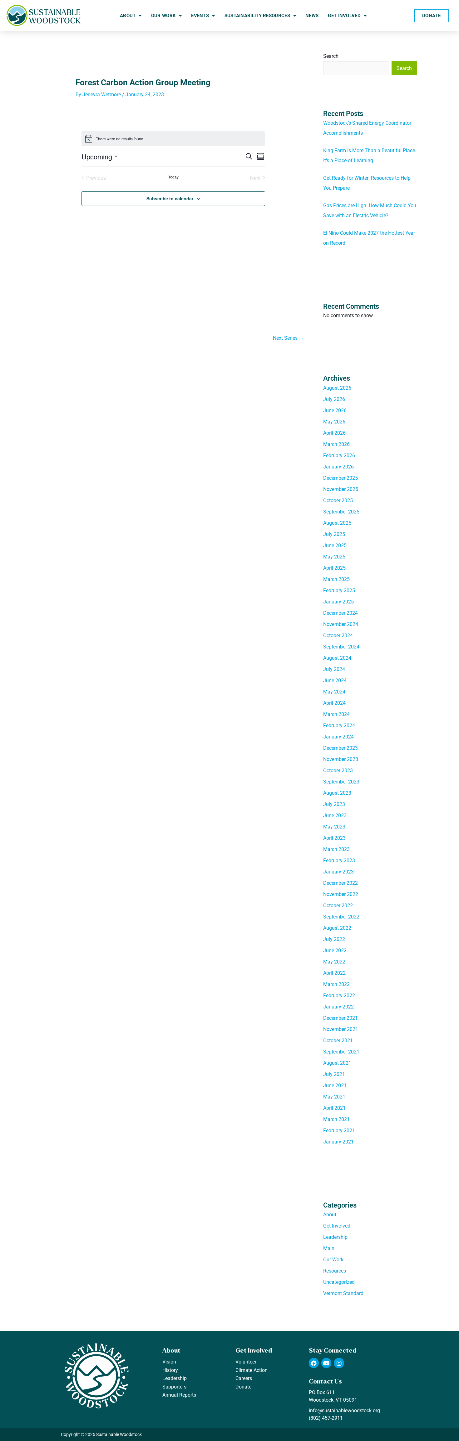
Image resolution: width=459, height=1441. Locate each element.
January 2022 (338, 1007)
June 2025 (335, 545)
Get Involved (344, 15)
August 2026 (337, 388)
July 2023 (334, 804)
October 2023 (338, 770)
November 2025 (340, 489)
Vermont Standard (343, 1293)
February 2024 (339, 725)
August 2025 (337, 523)
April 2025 (334, 568)
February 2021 (339, 1130)
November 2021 (340, 1029)
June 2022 (335, 950)
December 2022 (340, 883)
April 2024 (334, 703)
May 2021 (334, 1097)
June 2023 (335, 815)
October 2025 (338, 500)
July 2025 (334, 534)
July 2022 (334, 939)
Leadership (335, 1237)
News (311, 15)
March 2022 (336, 984)
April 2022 (334, 973)
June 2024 (335, 680)
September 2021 (341, 1052)
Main (328, 1248)
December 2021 (340, 1018)
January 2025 (338, 602)
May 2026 (334, 422)
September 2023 (341, 782)
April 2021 (334, 1108)
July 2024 (334, 669)
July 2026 (334, 399)
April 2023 (334, 838)
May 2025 (334, 557)
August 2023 (337, 793)
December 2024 (340, 613)
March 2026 (336, 444)
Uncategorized (339, 1282)
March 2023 (336, 849)
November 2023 (340, 759)
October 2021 (338, 1040)
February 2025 (339, 590)
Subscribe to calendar (169, 198)
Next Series (288, 338)
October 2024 (338, 635)
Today (173, 176)
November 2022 (340, 894)
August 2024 (337, 658)
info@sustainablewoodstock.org (344, 1410)
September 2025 (341, 512)
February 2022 (339, 995)
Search (330, 56)
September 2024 (341, 647)
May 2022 (334, 962)
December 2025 (340, 478)
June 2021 (335, 1085)
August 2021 (337, 1063)
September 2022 (341, 917)
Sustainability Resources (257, 15)
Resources (334, 1271)
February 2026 (339, 455)
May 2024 (334, 692)
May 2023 (334, 827)
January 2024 (338, 737)
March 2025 (336, 579)
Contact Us (325, 1381)
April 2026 (334, 433)
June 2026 (335, 410)
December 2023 (340, 748)
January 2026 (338, 467)
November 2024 (340, 624)
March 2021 (336, 1119)
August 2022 (337, 928)
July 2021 (334, 1074)
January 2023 (338, 872)
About (128, 15)
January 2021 (338, 1142)
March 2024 (336, 714)
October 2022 (338, 905)
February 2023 (339, 860)
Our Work (163, 15)
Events (200, 15)
